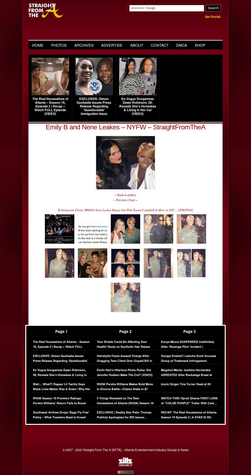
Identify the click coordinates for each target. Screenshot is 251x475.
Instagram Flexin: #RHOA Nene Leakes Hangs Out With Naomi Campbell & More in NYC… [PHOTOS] (127, 210)
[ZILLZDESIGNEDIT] (125, 465)
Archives (84, 45)
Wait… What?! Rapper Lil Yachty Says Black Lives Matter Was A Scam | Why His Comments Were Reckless (61, 389)
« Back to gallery (125, 195)
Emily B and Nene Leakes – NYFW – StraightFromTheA (125, 127)
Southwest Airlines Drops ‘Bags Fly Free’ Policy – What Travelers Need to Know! (61, 415)
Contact (160, 45)
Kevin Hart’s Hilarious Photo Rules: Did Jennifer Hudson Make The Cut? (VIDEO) (125, 372)
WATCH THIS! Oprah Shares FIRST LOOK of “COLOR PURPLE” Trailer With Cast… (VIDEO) (189, 403)
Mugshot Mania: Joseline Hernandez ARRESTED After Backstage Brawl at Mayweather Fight (186, 375)
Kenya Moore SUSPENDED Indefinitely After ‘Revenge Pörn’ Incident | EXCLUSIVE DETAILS (187, 347)
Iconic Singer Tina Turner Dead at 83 (186, 384)
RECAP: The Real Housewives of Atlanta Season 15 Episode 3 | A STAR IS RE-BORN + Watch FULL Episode (188, 417)
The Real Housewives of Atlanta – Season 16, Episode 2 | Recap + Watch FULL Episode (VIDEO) (50, 106)
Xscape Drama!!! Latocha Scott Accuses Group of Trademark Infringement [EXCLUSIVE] (188, 361)
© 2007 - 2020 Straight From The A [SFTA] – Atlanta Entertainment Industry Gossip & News (126, 450)
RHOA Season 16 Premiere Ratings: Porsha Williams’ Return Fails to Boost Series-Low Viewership (59, 403)
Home (38, 45)
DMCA (181, 45)
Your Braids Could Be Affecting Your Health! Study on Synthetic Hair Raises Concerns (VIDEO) (123, 347)
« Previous (120, 200)
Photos (59, 45)
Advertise (112, 45)
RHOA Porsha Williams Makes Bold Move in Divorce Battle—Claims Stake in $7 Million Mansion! (125, 389)
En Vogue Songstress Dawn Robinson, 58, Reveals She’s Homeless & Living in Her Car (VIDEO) (137, 106)
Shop (200, 45)
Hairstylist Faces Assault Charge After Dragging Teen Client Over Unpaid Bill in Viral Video (124, 361)
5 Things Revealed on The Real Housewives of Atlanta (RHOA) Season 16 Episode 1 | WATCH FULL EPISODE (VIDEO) (125, 405)
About (136, 45)
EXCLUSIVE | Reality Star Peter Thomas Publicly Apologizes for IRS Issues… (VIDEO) (124, 417)
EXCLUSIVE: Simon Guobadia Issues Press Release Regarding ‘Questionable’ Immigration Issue (94, 106)
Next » (133, 200)
